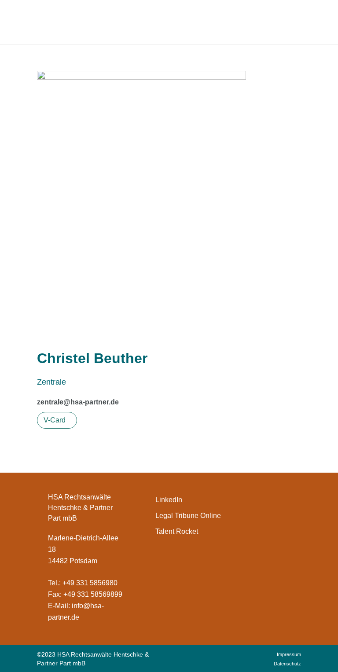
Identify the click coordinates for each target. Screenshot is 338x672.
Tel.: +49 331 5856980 (83, 583)
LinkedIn (168, 499)
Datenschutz (287, 663)
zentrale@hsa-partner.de (78, 402)
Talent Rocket (176, 531)
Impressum (289, 654)
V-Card (55, 420)
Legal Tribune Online (188, 515)
